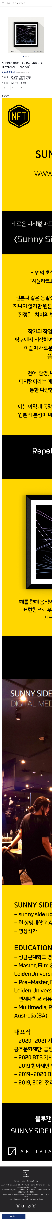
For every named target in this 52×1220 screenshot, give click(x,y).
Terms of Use (19, 1180)
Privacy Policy (32, 1180)
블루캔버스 (16, 3)
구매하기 (13, 1216)
